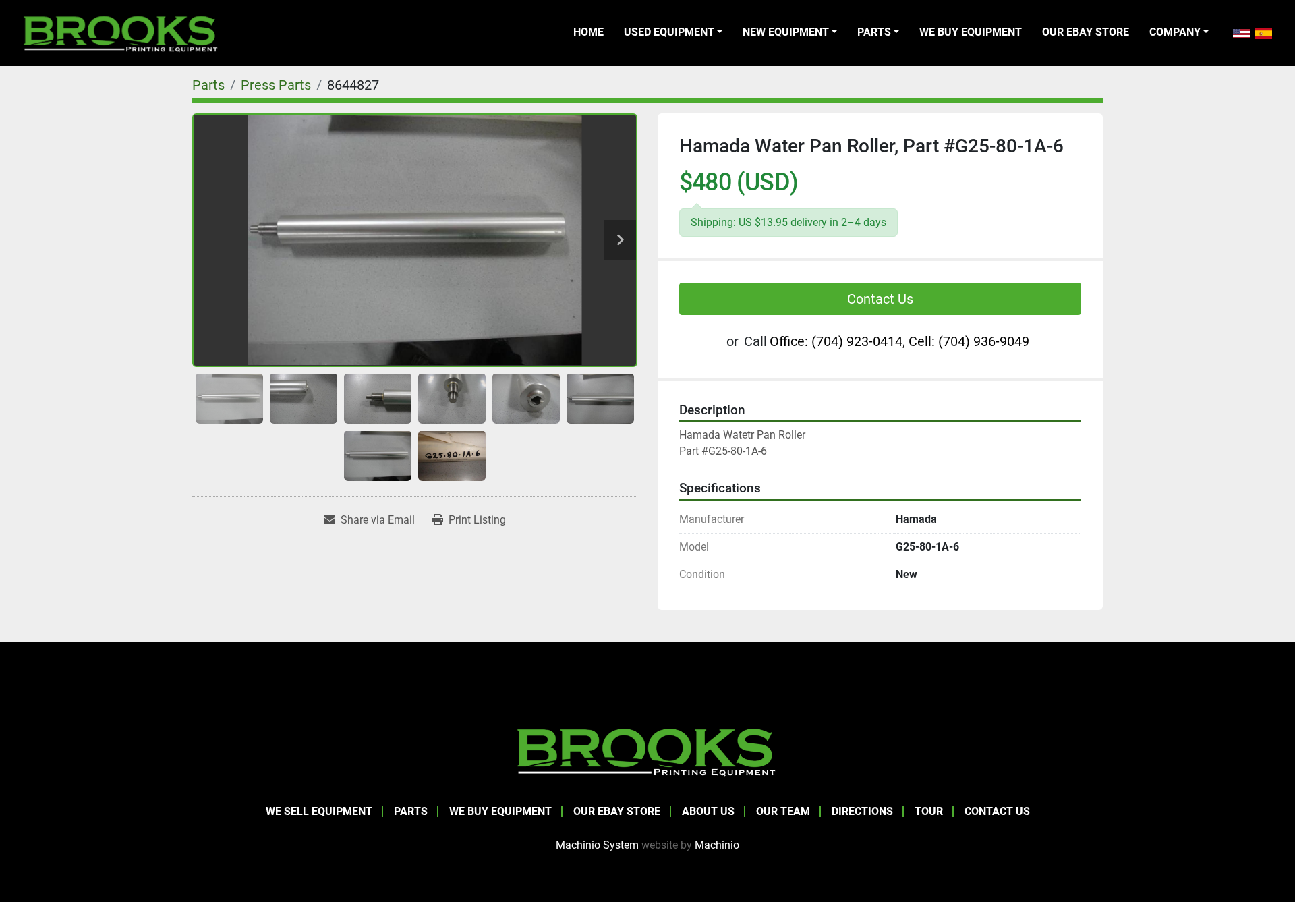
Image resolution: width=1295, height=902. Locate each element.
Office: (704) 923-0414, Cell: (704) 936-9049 (899, 341)
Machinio (717, 845)
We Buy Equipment (970, 32)
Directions (862, 811)
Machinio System (597, 845)
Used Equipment (669, 32)
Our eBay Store (1085, 32)
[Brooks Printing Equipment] (647, 750)
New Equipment (786, 32)
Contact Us (880, 299)
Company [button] (1175, 32)
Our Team (783, 811)
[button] (673, 32)
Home (588, 32)
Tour (929, 811)
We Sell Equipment (319, 811)
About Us (708, 811)
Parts (874, 32)
